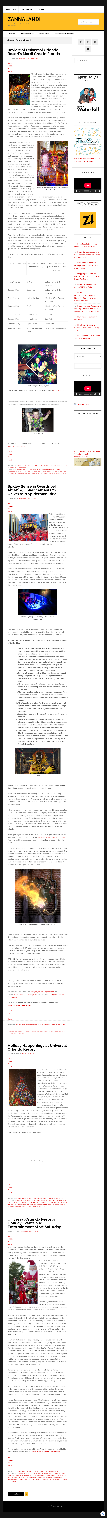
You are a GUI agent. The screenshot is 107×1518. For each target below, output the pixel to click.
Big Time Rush (21, 470)
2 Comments (38, 1231)
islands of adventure (15, 1477)
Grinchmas (55, 1200)
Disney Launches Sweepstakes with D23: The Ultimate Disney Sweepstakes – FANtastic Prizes (87, 309)
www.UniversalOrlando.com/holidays (46, 1452)
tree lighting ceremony (33, 1479)
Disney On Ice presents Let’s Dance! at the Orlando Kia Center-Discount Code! (87, 254)
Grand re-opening (34, 1029)
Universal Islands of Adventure (19, 474)
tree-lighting (21, 1205)
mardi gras (19, 472)
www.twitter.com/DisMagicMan (26, 994)
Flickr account (58, 390)
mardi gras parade (59, 472)
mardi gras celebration (44, 472)
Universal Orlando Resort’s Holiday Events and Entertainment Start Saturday (34, 1223)
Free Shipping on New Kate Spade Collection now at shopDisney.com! (87, 454)
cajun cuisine (31, 470)
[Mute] (95, 191)
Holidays (49, 1475)
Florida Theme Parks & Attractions (55, 465)
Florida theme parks (41, 1473)
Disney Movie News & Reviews (26, 1025)
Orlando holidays (54, 1202)
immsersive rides (56, 1029)
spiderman (29, 1031)
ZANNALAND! (24, 19)
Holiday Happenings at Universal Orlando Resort (37, 1047)
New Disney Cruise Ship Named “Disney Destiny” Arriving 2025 (86, 327)
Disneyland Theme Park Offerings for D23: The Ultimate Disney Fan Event (86, 265)
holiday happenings (38, 1475)
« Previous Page (14, 1494)
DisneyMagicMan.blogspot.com (42, 992)
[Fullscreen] (99, 191)
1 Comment (35, 58)
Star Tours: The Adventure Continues (51, 837)
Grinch (48, 1200)
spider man (21, 1031)
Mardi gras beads (30, 472)
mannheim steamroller (39, 1202)
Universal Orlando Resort (17, 468)
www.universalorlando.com (19, 1005)
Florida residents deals (25, 1473)
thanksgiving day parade (16, 1479)
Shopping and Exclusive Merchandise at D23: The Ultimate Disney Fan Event (87, 276)
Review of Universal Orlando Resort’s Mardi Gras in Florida (34, 52)
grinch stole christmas (56, 1473)
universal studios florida (58, 474)
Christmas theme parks (37, 1200)
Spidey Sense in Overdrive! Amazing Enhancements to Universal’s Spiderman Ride (32, 490)
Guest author (45, 1029)
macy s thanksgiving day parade (34, 1477)
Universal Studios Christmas (55, 1205)
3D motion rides (22, 1029)
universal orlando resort (39, 474)
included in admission (59, 1475)
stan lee (36, 1031)
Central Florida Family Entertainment (29, 465)
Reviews (63, 1025)
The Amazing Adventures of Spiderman (53, 1031)
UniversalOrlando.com (16, 446)
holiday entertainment (23, 1475)
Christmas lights (23, 1200)
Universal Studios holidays (35, 1207)
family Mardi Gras (42, 470)
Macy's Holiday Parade (23, 1202)
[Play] (77, 191)
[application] (87, 185)
